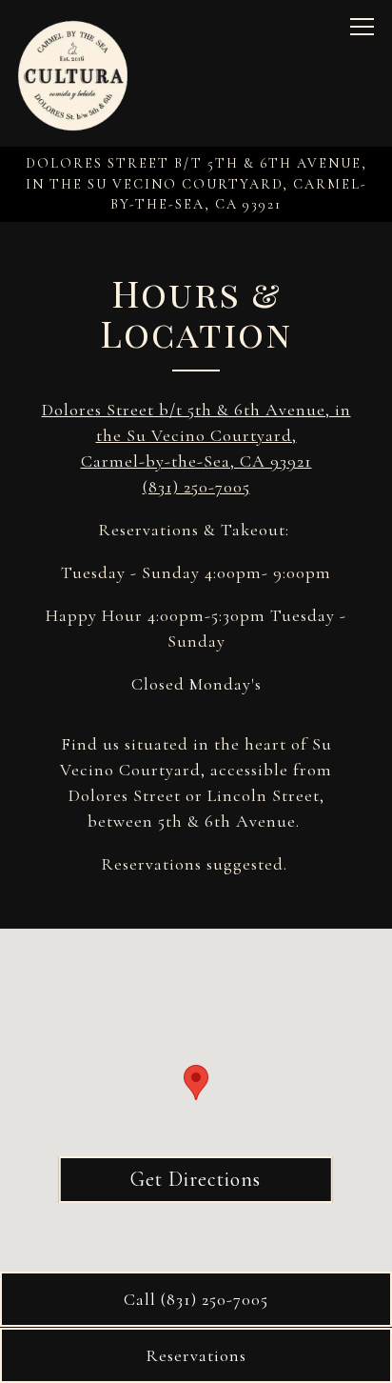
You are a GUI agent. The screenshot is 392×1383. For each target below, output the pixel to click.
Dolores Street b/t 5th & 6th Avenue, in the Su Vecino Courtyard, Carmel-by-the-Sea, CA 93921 (196, 435)
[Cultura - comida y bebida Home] (73, 73)
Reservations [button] (196, 1355)
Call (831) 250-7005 (196, 1299)
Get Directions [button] (195, 1179)
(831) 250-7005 (196, 486)
